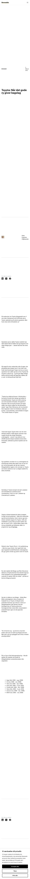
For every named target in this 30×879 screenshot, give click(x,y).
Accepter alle (15, 866)
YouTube (14, 527)
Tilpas (15, 871)
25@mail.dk (25, 239)
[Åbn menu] (27, 2)
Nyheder (4, 69)
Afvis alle (15, 875)
